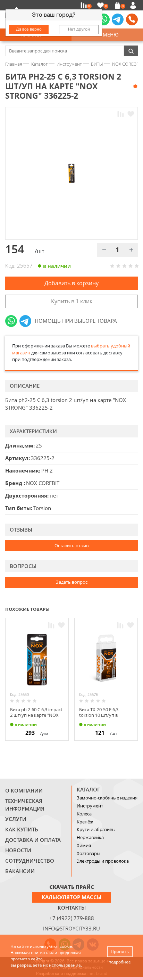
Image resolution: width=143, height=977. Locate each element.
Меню (109, 34)
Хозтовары (88, 853)
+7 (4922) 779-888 (71, 917)
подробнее (120, 962)
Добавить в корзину (71, 283)
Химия (84, 845)
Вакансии (20, 871)
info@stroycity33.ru (71, 928)
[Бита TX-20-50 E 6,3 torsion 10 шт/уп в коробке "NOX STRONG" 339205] (106, 659)
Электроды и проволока (103, 861)
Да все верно (29, 29)
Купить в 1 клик (71, 301)
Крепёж (85, 822)
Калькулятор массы (72, 897)
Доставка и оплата (33, 839)
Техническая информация (24, 804)
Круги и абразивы (96, 829)
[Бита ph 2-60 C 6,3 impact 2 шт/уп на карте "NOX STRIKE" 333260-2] (37, 659)
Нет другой (79, 29)
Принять (120, 951)
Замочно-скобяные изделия (107, 798)
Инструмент (90, 806)
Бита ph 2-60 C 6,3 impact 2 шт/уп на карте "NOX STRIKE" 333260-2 (36, 714)
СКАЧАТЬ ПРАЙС (71, 886)
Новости (18, 850)
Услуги (15, 818)
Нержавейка (90, 837)
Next (134, 608)
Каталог (88, 789)
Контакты (72, 907)
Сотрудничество (29, 860)
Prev (120, 608)
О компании (24, 790)
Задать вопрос (71, 582)
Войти (134, 5)
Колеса (84, 814)
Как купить (21, 829)
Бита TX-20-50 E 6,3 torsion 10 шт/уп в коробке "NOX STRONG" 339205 (105, 717)
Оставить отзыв (71, 545)
